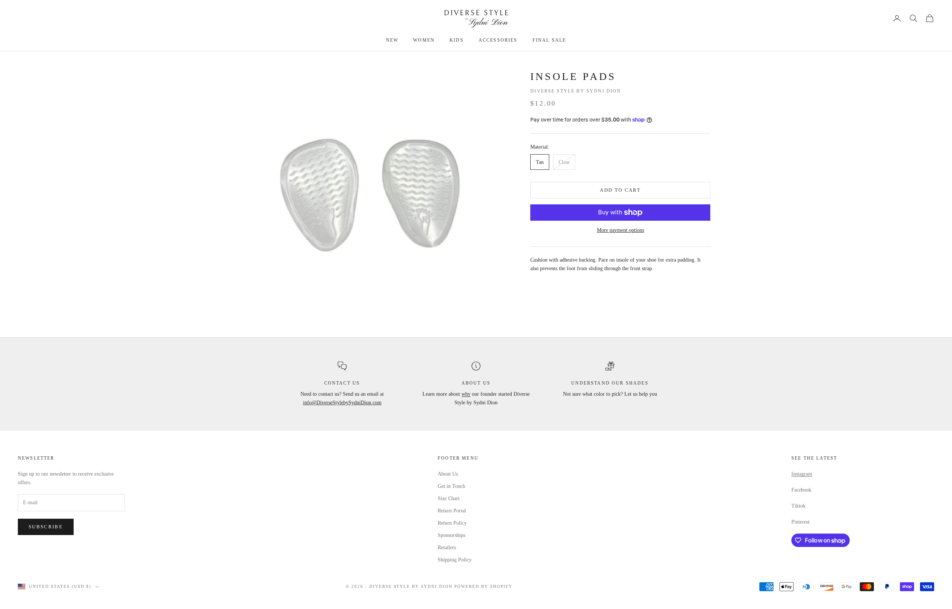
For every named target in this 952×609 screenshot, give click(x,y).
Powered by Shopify (483, 586)
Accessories (498, 40)
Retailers (447, 547)
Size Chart (449, 498)
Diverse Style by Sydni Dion (575, 91)
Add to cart (620, 190)
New (392, 40)
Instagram (801, 474)
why (465, 394)
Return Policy (452, 523)
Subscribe (46, 526)
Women (424, 40)
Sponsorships (451, 535)
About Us (448, 474)
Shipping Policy (455, 560)
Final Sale (549, 40)
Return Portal (452, 511)
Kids (457, 40)
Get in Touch (451, 486)
